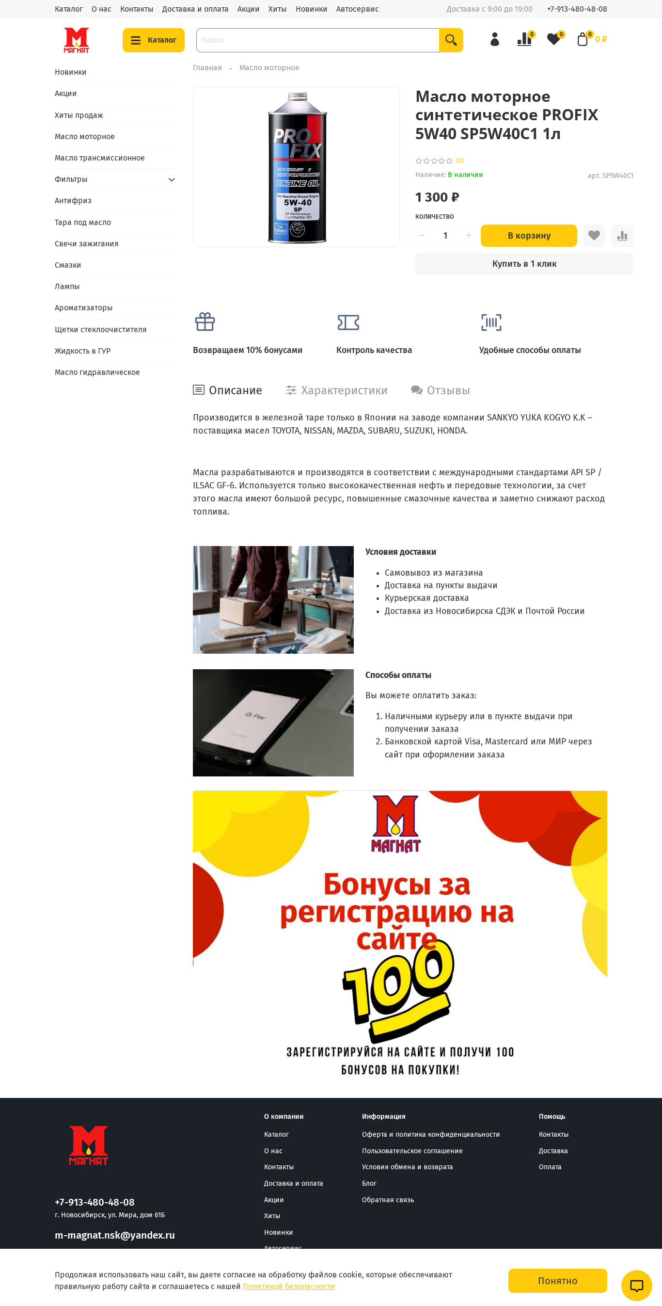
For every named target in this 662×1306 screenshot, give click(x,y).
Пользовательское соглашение (412, 1151)
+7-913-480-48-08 (577, 9)
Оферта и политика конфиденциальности (431, 1134)
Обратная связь (388, 1200)
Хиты (277, 9)
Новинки (312, 9)
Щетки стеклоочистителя (101, 329)
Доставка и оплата (195, 9)
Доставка (553, 1151)
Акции (248, 9)
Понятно (558, 1281)
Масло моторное (269, 67)
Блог (369, 1183)
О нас (101, 9)
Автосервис (357, 9)
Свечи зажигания (87, 243)
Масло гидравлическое (97, 372)
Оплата (550, 1167)
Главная (207, 67)
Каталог (69, 9)
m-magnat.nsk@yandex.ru (115, 1235)
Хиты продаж (79, 115)
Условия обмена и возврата (407, 1167)
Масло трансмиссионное (100, 157)
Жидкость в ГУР (82, 350)
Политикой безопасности (289, 1286)
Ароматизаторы (84, 307)
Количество (434, 216)
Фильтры (71, 179)
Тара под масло (83, 222)
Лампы (67, 286)
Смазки (68, 265)
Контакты (137, 9)
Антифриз (73, 200)
